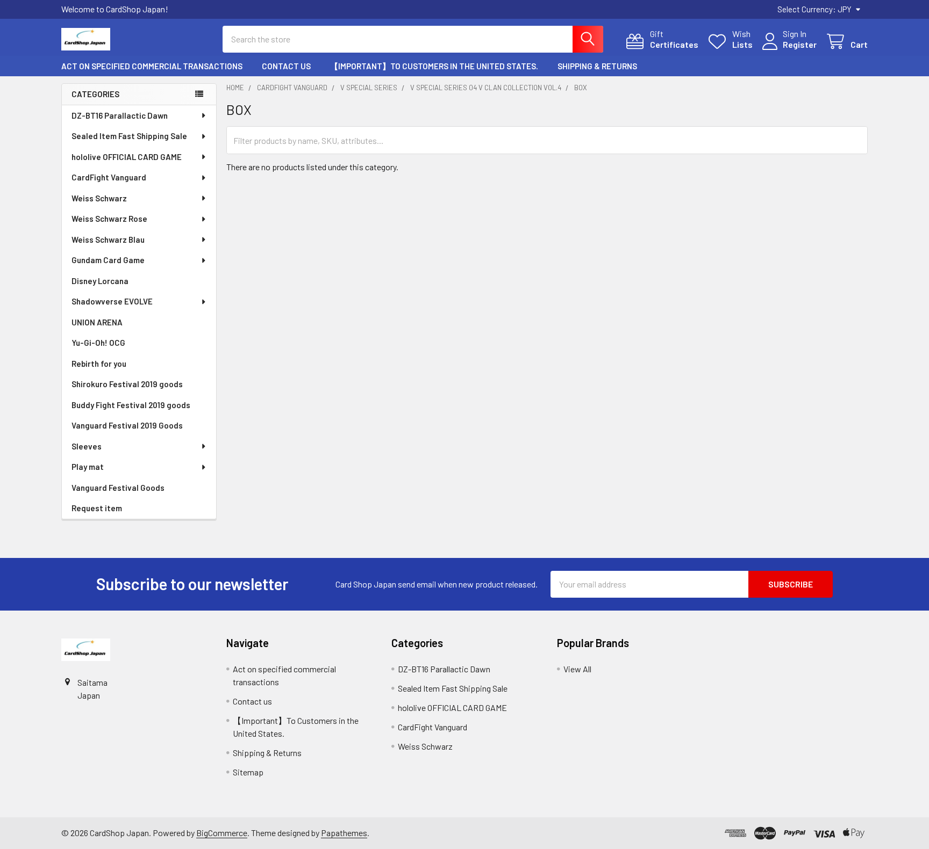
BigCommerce (221, 833)
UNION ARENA (97, 322)
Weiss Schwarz (99, 198)
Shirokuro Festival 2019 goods (127, 384)
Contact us (286, 66)
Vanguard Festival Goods (118, 487)
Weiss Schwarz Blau (108, 239)
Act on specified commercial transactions (151, 66)
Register (800, 44)
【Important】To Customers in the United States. (434, 66)
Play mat (88, 466)
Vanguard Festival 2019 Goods (127, 425)
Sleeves (87, 446)
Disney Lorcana (100, 281)
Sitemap (248, 772)
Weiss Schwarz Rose (109, 218)
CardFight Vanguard (109, 177)
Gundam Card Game (108, 260)
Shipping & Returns (597, 66)
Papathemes (344, 833)
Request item (97, 508)
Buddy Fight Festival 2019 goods (131, 405)
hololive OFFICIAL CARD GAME (127, 157)
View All (577, 669)
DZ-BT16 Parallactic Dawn (120, 115)
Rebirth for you (99, 363)
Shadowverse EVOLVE (112, 301)
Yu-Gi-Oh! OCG (98, 342)
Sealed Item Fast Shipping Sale (129, 136)
